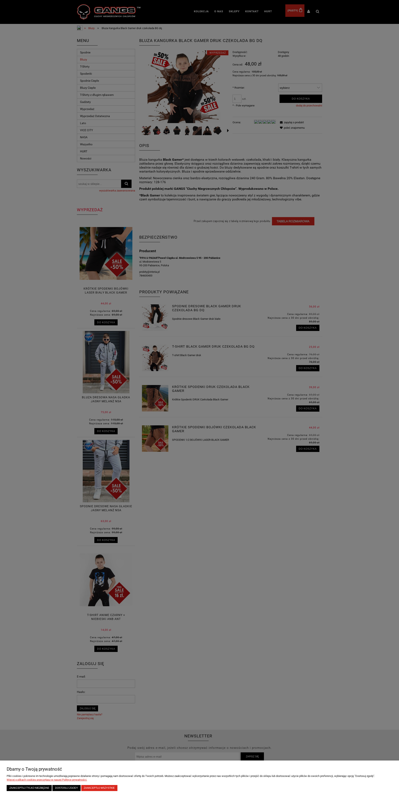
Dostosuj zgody (66, 787)
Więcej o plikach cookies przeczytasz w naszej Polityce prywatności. (47, 779)
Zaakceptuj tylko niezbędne (29, 787)
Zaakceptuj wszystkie (99, 787)
